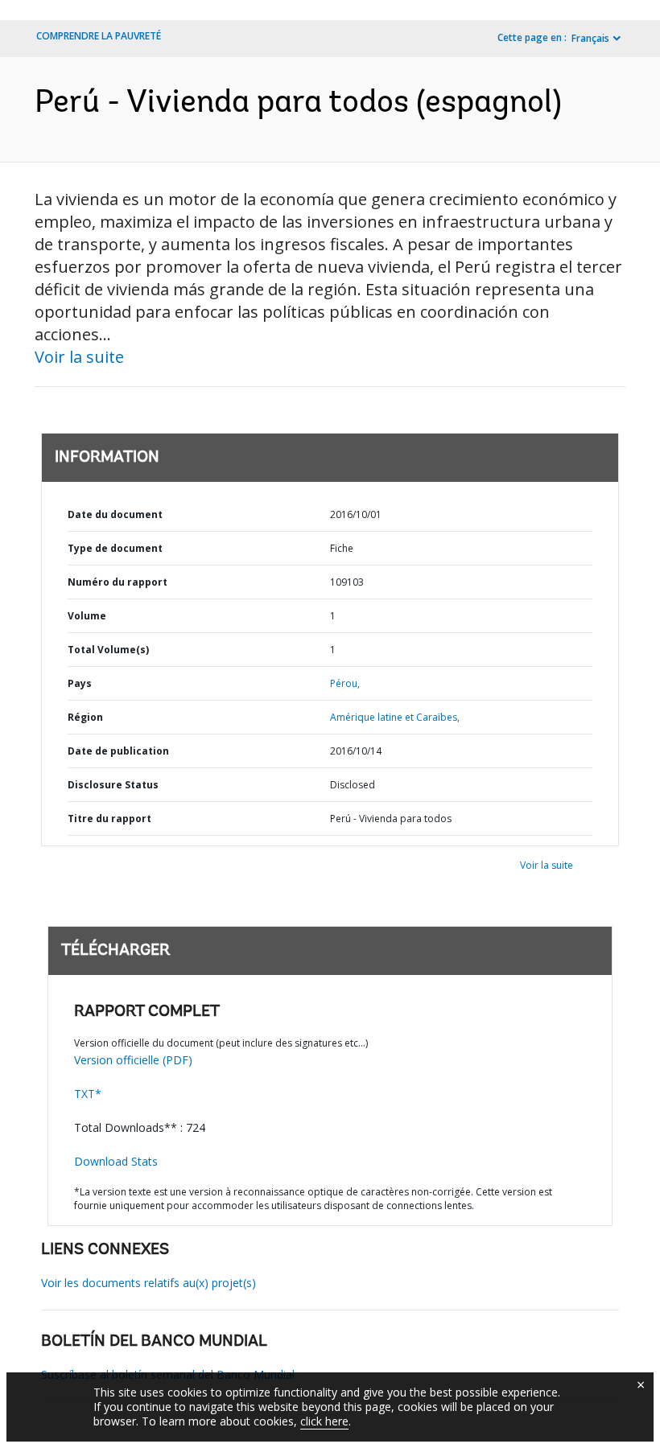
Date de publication (118, 751)
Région (85, 717)
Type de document (115, 548)
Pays (80, 683)
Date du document (115, 514)
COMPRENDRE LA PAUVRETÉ (98, 36)
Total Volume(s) (108, 649)
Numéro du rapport (117, 582)
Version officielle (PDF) (133, 1059)
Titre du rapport (109, 818)
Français (590, 38)
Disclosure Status (113, 785)
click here (324, 1421)
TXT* (87, 1093)
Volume (87, 616)
